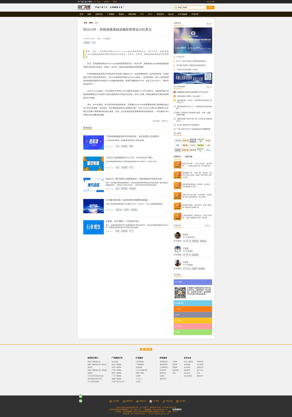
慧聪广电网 (140, 373)
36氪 (174, 373)
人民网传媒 (140, 362)
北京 (117, 167)
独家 (89, 14)
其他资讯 (160, 14)
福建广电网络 (116, 379)
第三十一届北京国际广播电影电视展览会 (191, 61)
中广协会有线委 (93, 381)
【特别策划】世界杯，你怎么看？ (188, 96)
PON (93, 42)
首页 (81, 14)
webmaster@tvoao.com (160, 409)
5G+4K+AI (187, 241)
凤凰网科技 (164, 362)
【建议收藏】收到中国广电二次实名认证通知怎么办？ (194, 120)
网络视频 (132, 14)
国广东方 (200, 370)
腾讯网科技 (164, 364)
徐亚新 (186, 262)
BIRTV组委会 (188, 362)
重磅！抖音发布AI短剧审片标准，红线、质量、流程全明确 (194, 114)
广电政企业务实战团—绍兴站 (187, 69)
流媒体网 (139, 367)
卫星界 (114, 2)
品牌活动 (99, 14)
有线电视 (87, 42)
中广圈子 (156, 401)
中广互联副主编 (188, 237)
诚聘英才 (129, 401)
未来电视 (187, 364)
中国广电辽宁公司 (118, 381)
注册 (212, 2)
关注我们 (183, 401)
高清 (131, 146)
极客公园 (163, 379)
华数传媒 (200, 362)
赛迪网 (174, 364)
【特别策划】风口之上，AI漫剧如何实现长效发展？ (194, 107)
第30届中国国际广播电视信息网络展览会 (191, 65)
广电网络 (110, 14)
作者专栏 (195, 14)
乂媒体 (138, 381)
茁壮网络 (187, 367)
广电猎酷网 (140, 364)
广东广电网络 (116, 376)
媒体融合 (203, 241)
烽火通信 (200, 364)
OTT (142, 14)
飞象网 (174, 362)
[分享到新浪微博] (81, 401)
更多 (208, 24)
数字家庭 (124, 188)
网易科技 (163, 373)
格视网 (106, 2)
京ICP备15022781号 (169, 407)
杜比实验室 (188, 376)
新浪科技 (163, 370)
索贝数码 (187, 370)
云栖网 (138, 376)
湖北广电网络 (116, 364)
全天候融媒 (182, 14)
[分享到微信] (81, 396)
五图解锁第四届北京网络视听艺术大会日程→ (192, 92)
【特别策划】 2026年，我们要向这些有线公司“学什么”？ (194, 101)
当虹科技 (187, 373)
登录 (208, 2)
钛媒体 (162, 376)
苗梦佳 (186, 235)
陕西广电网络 (116, 373)
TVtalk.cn (139, 379)
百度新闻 (175, 370)
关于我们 (116, 401)
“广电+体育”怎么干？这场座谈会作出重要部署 (193, 129)
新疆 (117, 231)
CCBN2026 (180, 57)
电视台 (121, 14)
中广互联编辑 (188, 251)
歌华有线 (115, 362)
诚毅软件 (200, 367)
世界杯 (126, 210)
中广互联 (97, 2)
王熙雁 (186, 248)
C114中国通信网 (141, 370)
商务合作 (143, 401)
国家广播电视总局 (94, 362)
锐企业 (171, 14)
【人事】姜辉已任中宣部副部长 (187, 125)
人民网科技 (164, 367)
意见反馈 (169, 401)
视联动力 (200, 376)
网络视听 (195, 241)
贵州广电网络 (116, 367)
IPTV (150, 14)
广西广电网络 (116, 370)
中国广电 (119, 210)
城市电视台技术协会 (95, 379)
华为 (200, 373)
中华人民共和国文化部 (96, 376)
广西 (117, 146)
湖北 (117, 188)
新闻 (91, 23)
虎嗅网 (174, 367)
